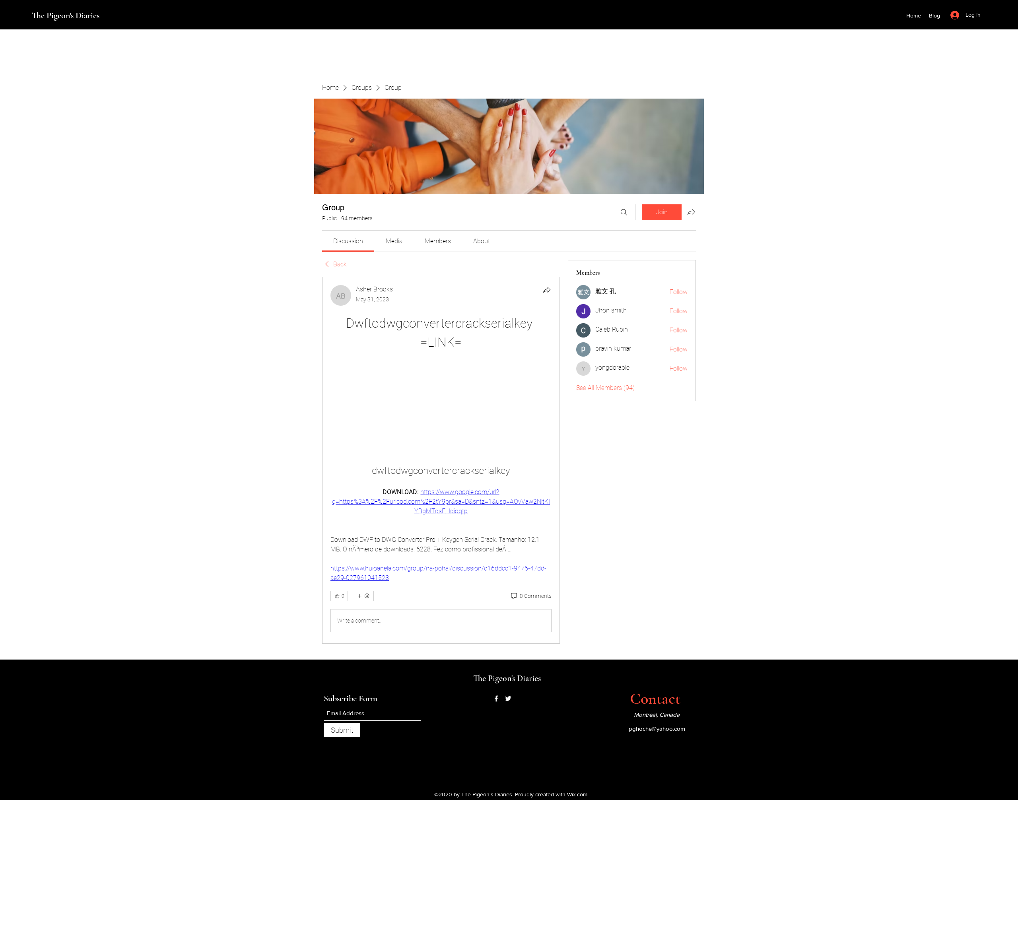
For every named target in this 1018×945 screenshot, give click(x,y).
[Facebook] (496, 698)
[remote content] (441, 398)
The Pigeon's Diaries (65, 15)
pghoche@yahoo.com (657, 728)
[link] (348, 241)
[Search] (624, 212)
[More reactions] (363, 596)
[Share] (547, 290)
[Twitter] (508, 698)
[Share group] (691, 212)
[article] (441, 460)
